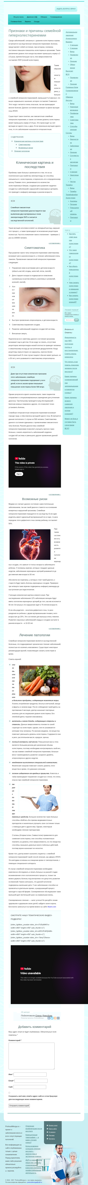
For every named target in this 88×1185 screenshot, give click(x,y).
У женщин (74, 45)
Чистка (73, 182)
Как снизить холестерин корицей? (73, 299)
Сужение (73, 172)
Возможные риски (26, 148)
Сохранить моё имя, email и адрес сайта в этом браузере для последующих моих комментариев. (33, 1097)
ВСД (67, 74)
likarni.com (52, 907)
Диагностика (74, 140)
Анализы (73, 201)
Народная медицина (74, 108)
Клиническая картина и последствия (28, 141)
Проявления (74, 56)
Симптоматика (24, 145)
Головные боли (16, 21)
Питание (73, 204)
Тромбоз (69, 185)
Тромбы (73, 191)
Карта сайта (53, 1129)
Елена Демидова (43, 1015)
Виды (72, 52)
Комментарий (15, 1040)
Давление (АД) (32, 17)
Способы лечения (73, 128)
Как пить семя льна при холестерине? (73, 240)
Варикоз (28, 21)
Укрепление (74, 176)
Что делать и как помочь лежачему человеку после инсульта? (72, 366)
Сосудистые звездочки (74, 159)
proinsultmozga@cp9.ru (34, 1182)
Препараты (74, 167)
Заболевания (74, 147)
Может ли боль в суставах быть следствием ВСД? (71, 423)
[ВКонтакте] (49, 1018)
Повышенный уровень (74, 211)
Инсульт (69, 100)
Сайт (11, 1087)
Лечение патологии (22, 151)
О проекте (52, 1132)
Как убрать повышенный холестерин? (74, 272)
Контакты (52, 1139)
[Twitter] (52, 1018)
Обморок (44, 17)
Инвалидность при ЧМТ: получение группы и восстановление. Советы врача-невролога (71, 347)
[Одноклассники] (55, 1018)
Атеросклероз (71, 38)
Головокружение (56, 17)
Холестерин (70, 198)
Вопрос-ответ (53, 1125)
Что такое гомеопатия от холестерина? (73, 256)
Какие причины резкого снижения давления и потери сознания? (71, 406)
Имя (11, 1074)
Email (11, 1081)
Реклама (51, 1135)
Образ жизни (72, 66)
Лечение (73, 61)
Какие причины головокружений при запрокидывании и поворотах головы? (71, 385)
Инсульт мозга (19, 17)
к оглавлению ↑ (55, 243)
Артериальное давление (71, 33)
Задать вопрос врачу (66, 9)
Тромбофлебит (72, 195)
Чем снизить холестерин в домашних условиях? (74, 287)
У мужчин (74, 48)
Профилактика (74, 114)
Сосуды (36, 21)
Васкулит (69, 71)
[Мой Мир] (58, 1018)
